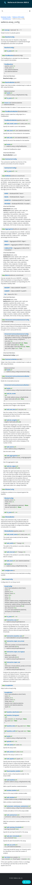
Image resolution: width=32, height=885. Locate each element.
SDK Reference (7, 19)
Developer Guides (6, 17)
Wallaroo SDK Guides (18, 17)
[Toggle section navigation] (30, 11)
